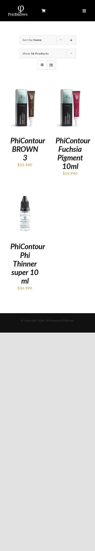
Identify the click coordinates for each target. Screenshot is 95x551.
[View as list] (51, 64)
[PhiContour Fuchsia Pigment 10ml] (70, 86)
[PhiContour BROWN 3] (25, 86)
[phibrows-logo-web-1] (18, 6)
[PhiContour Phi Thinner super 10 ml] (25, 192)
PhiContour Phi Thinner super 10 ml (27, 263)
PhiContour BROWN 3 (27, 149)
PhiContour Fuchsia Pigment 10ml (73, 153)
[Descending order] (71, 40)
